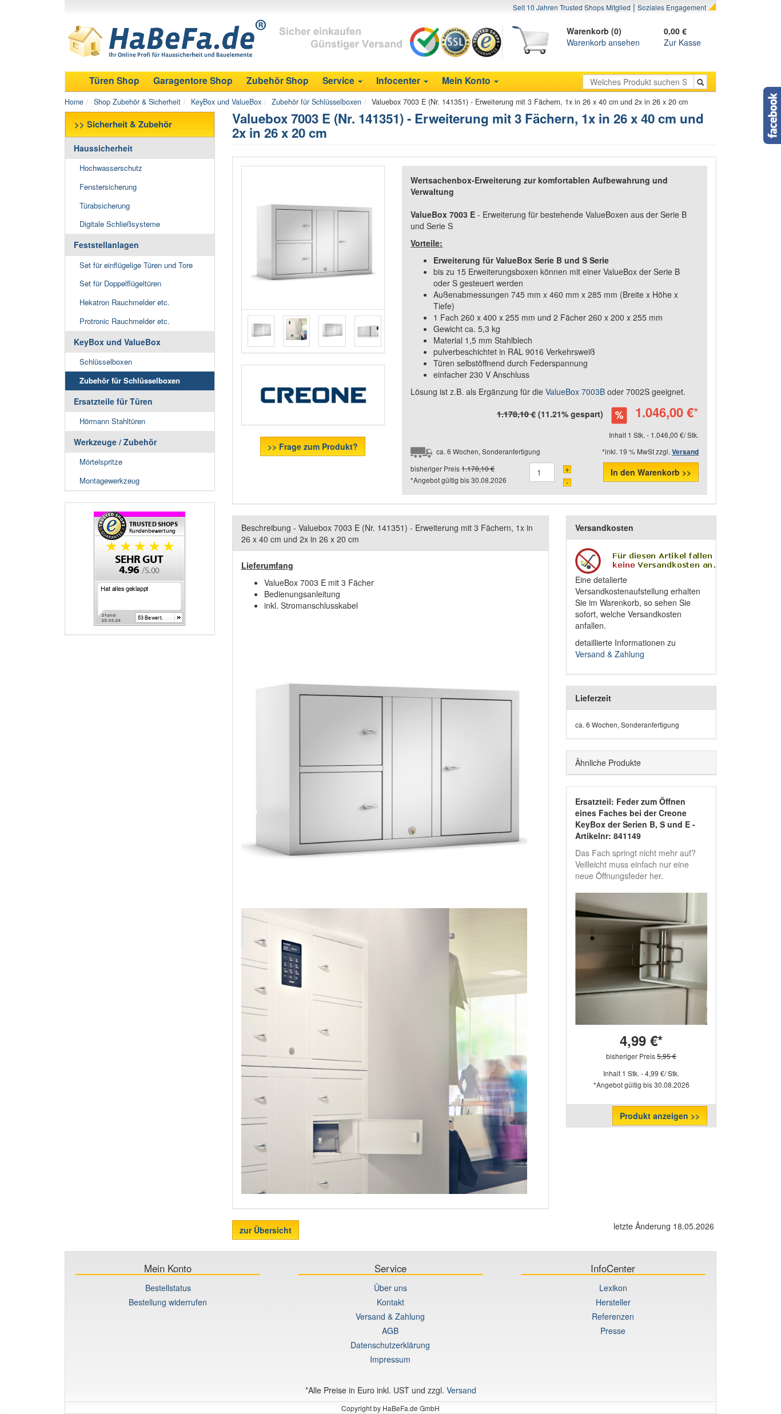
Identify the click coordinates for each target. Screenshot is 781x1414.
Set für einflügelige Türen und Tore (136, 264)
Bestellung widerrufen (168, 1302)
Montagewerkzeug (109, 480)
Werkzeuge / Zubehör (115, 442)
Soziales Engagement (671, 7)
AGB (390, 1330)
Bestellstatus (168, 1287)
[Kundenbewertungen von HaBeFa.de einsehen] (140, 569)
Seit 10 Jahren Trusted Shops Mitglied (572, 7)
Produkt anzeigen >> (660, 1115)
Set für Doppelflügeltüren (120, 283)
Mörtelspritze (100, 461)
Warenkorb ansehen (603, 42)
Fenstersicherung (108, 186)
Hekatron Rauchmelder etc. (124, 302)
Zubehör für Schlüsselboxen (316, 102)
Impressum (390, 1359)
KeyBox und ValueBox (226, 102)
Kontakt (390, 1302)
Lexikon (613, 1287)
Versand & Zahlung (609, 654)
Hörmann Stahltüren (112, 421)
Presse (612, 1330)
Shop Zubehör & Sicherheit (137, 102)
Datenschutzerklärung (390, 1345)
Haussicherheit (103, 148)
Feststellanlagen (106, 244)
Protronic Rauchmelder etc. (124, 320)
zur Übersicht (266, 1230)
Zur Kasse (682, 42)
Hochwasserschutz (110, 167)
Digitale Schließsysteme (119, 223)
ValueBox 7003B (575, 391)
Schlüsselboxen (105, 361)
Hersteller (613, 1302)
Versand (461, 1390)
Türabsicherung (104, 205)
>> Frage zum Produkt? (313, 446)
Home (74, 102)
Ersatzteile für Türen (113, 401)
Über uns (390, 1287)
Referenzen (613, 1316)
